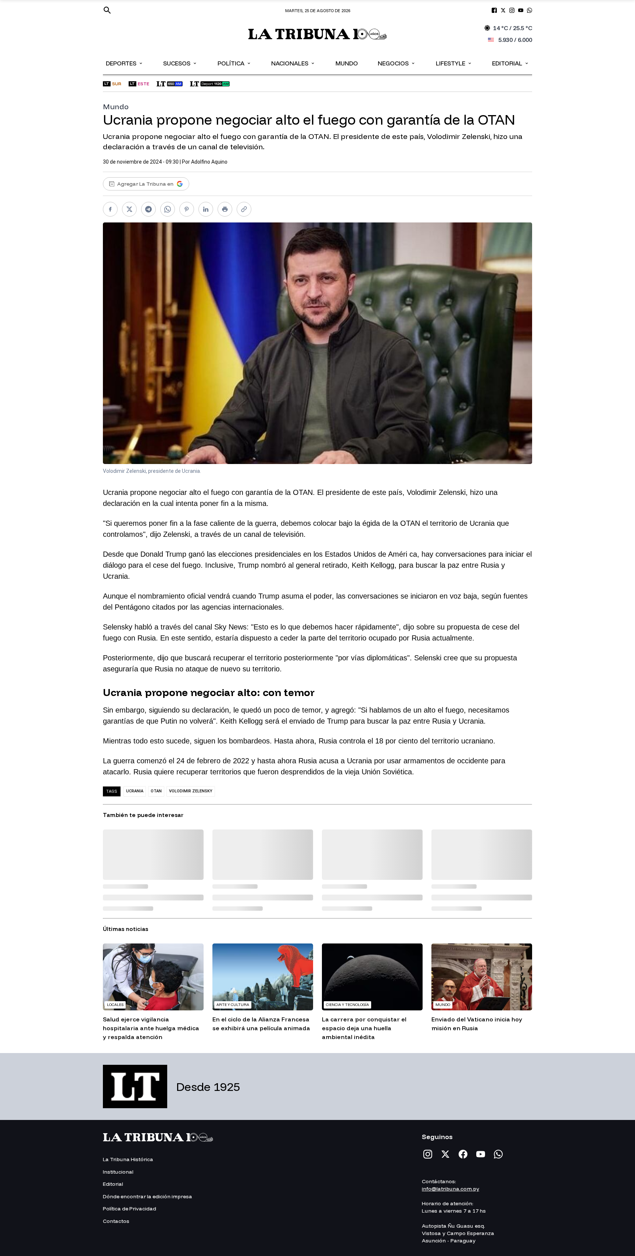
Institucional (118, 1171)
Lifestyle (454, 62)
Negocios (397, 62)
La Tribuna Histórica (128, 1159)
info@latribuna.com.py (450, 1188)
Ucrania (134, 791)
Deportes (124, 62)
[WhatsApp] (498, 1154)
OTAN (156, 791)
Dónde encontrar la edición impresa (147, 1196)
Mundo (347, 63)
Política (234, 62)
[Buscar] (107, 10)
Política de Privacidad (129, 1208)
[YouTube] (481, 1154)
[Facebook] (463, 1154)
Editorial (510, 62)
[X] (445, 1154)
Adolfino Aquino (209, 162)
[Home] (317, 34)
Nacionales (293, 62)
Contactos (116, 1221)
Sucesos (180, 62)
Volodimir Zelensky (190, 791)
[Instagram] (428, 1154)
